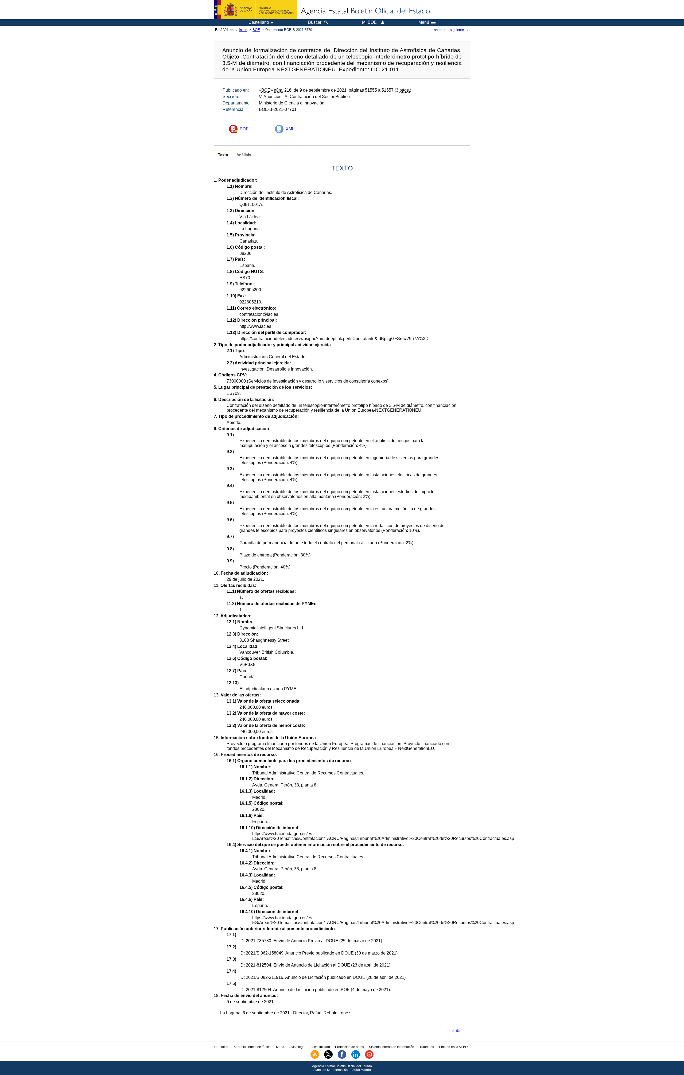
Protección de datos (349, 1047)
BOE (256, 30)
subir (457, 1030)
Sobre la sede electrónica (252, 1047)
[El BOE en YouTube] (369, 1058)
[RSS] (314, 1058)
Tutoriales (426, 1047)
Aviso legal (297, 1047)
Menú (423, 22)
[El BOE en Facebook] (342, 1058)
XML (290, 129)
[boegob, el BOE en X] (328, 1058)
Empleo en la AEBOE (454, 1047)
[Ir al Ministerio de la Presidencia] (255, 9)
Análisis (243, 155)
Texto (223, 155)
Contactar (221, 1047)
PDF (244, 129)
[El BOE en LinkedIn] (355, 1058)
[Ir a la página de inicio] (365, 11)
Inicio (243, 30)
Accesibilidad (320, 1047)
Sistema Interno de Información (391, 1047)
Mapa (280, 1047)
